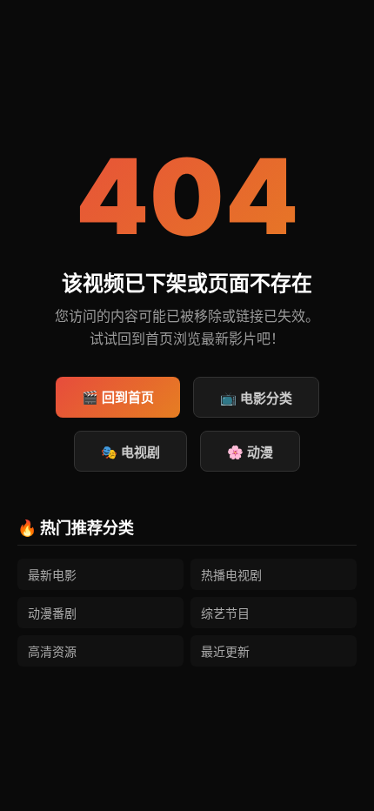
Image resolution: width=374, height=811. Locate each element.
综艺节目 (225, 613)
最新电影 (52, 574)
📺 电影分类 (256, 398)
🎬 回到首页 (118, 397)
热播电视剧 (231, 574)
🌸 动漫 (250, 452)
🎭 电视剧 (130, 452)
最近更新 (225, 651)
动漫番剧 (52, 613)
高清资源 (52, 651)
